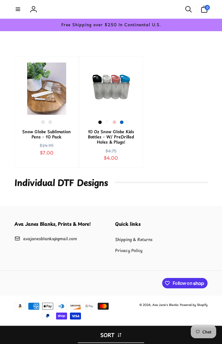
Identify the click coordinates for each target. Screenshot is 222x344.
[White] (107, 122)
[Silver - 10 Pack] (43, 122)
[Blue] (121, 122)
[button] (18, 9)
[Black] (100, 122)
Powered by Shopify (194, 304)
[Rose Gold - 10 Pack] (50, 122)
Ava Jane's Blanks (165, 304)
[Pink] (114, 122)
